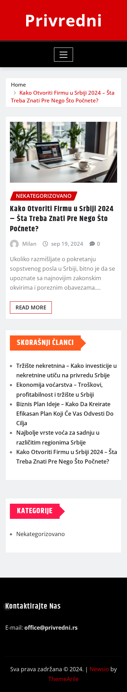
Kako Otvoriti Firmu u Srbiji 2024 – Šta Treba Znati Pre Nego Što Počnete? (62, 219)
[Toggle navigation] (63, 55)
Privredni (63, 20)
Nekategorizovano (40, 534)
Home (18, 84)
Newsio (99, 669)
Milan (29, 243)
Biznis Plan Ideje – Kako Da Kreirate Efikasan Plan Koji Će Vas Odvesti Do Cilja (65, 413)
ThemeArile (63, 679)
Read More (31, 307)
